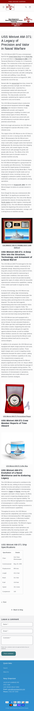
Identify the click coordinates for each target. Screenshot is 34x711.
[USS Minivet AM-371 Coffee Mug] (17, 463)
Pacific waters (5, 202)
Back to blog (18, 610)
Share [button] (4, 602)
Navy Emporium (14, 708)
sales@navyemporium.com (16, 689)
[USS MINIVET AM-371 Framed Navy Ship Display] (17, 243)
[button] (3, 7)
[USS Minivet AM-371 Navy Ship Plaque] (17, 414)
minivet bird (15, 83)
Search (5, 668)
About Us (6, 672)
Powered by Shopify (23, 708)
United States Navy (15, 56)
